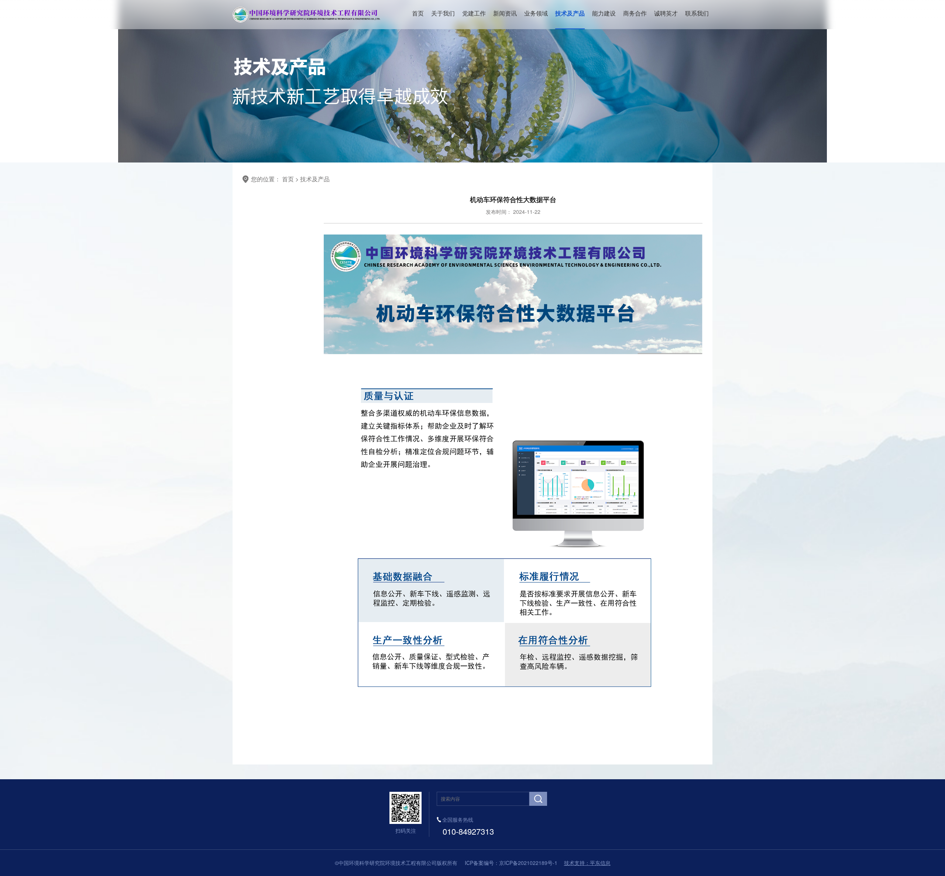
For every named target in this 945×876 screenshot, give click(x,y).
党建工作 (474, 13)
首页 (418, 13)
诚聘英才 (666, 13)
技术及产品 (570, 13)
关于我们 (443, 13)
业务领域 (536, 13)
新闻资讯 (505, 13)
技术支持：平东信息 (587, 862)
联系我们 (697, 13)
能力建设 (604, 13)
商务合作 (635, 13)
